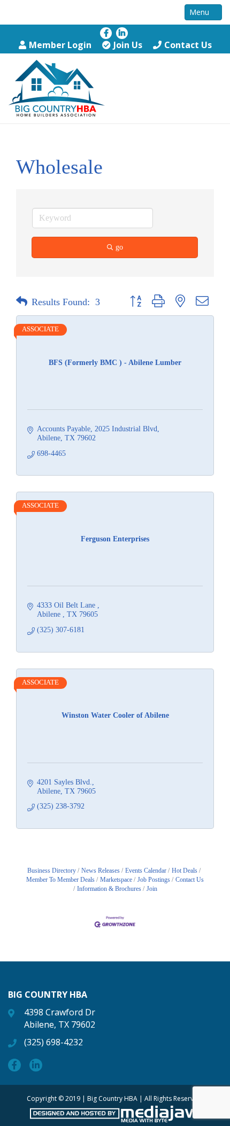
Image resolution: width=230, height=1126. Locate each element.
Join (152, 888)
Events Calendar (145, 870)
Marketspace (116, 879)
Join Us (127, 45)
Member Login (60, 45)
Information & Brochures (109, 888)
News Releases (100, 870)
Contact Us (188, 45)
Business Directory (51, 870)
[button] (21, 301)
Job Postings (153, 879)
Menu (200, 12)
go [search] (119, 247)
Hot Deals (184, 870)
